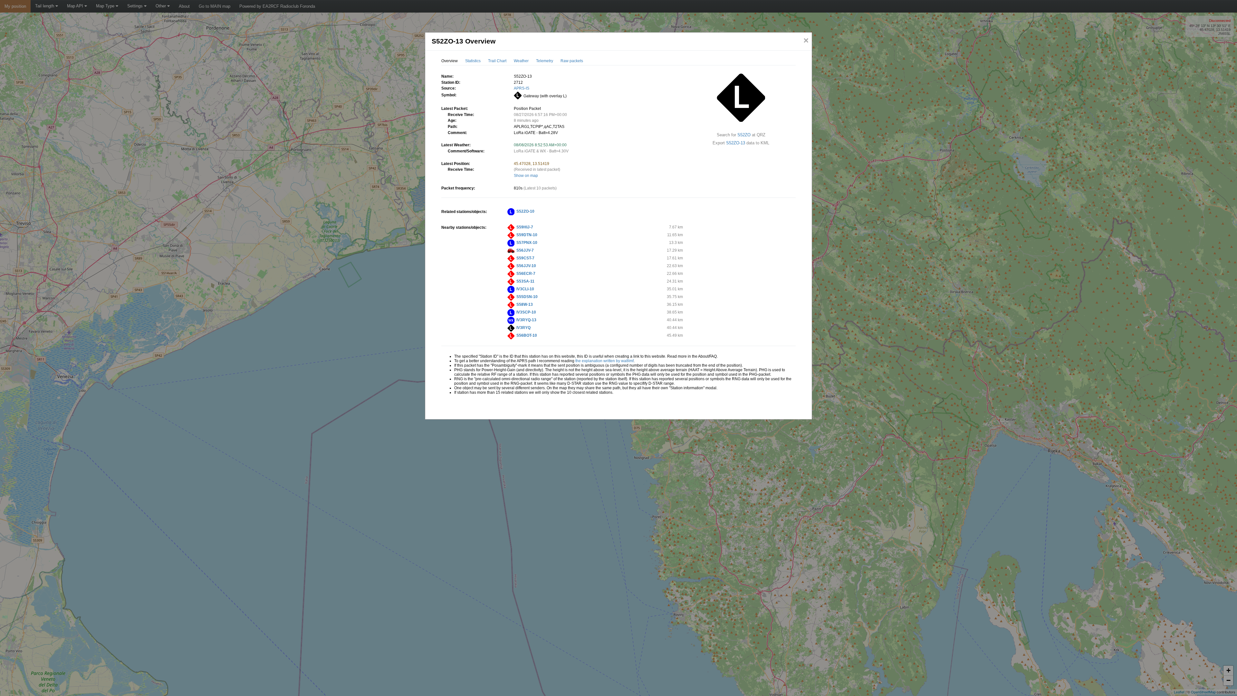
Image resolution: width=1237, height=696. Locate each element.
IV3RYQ (523, 327)
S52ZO (744, 134)
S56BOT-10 (526, 335)
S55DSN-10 (527, 297)
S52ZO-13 (735, 142)
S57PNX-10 (526, 242)
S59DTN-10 (526, 235)
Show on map (526, 175)
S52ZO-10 (525, 211)
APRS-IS (521, 88)
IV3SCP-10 (526, 312)
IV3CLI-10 (525, 289)
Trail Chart (497, 61)
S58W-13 (524, 304)
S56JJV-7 (525, 250)
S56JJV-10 (526, 266)
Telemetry (544, 61)
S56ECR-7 (525, 273)
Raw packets (572, 61)
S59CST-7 (525, 258)
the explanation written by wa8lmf (604, 361)
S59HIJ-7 (524, 227)
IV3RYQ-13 (526, 320)
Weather (521, 61)
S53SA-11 (525, 281)
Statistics (473, 61)
